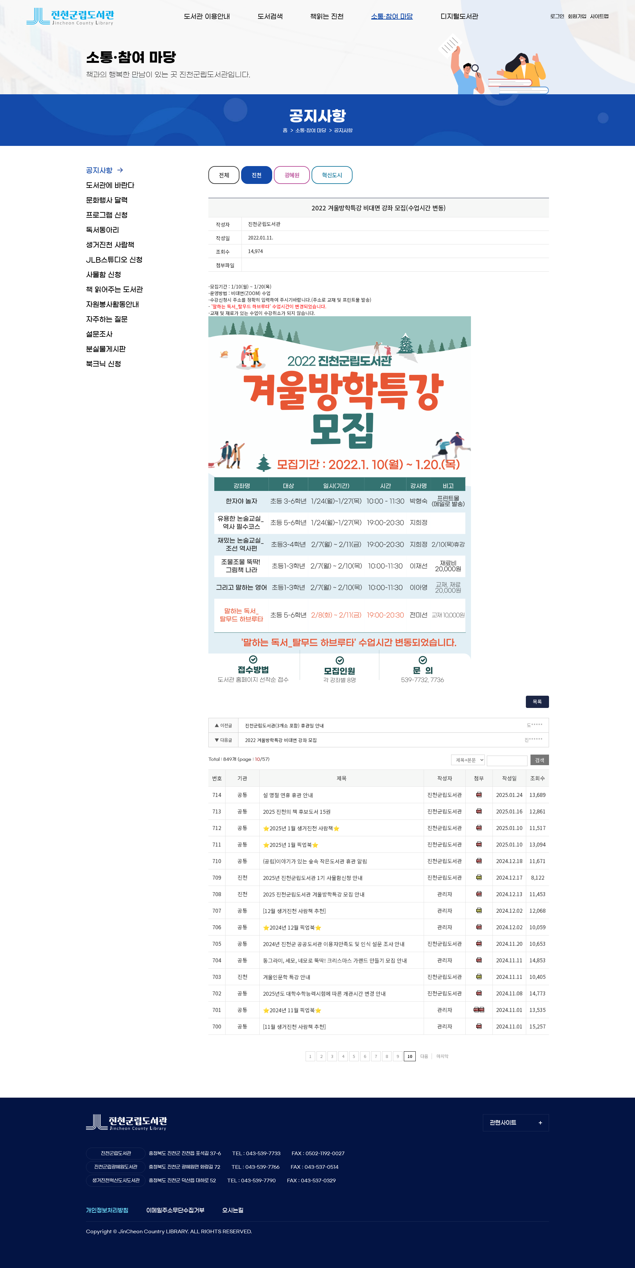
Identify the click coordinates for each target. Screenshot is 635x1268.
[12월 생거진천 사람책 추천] (294, 911)
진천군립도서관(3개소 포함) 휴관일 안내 (284, 725)
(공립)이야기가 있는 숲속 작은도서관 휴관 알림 (315, 861)
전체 (224, 175)
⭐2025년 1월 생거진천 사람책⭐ (301, 828)
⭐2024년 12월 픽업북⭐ (292, 927)
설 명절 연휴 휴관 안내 (288, 795)
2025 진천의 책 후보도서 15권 (297, 811)
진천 (257, 175)
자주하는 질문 (107, 319)
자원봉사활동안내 (112, 304)
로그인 (557, 16)
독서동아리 (102, 230)
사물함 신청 (103, 274)
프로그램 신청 (107, 215)
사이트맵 (599, 16)
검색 (539, 760)
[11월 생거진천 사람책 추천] (294, 1026)
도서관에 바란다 (110, 185)
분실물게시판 (106, 349)
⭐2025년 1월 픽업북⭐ (290, 845)
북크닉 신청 (103, 364)
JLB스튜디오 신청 (114, 259)
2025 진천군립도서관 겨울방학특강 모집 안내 (313, 894)
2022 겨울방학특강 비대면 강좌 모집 (281, 740)
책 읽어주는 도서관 (114, 289)
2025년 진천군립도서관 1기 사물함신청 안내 (312, 878)
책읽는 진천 (327, 16)
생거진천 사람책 (110, 244)
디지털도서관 (459, 16)
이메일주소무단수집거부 (175, 1210)
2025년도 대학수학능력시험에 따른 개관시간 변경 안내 (324, 993)
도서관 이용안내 (207, 16)
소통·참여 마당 (392, 16)
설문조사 (99, 334)
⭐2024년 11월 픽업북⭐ (292, 1010)
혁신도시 (332, 175)
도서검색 (270, 16)
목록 (537, 701)
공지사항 (99, 170)
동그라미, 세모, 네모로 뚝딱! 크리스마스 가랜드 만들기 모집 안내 (335, 960)
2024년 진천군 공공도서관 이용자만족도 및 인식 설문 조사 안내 (333, 944)
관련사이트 (503, 1122)
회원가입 (577, 16)
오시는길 (232, 1210)
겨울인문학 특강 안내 (286, 977)
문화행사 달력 (107, 200)
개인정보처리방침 (107, 1210)
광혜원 (291, 175)
